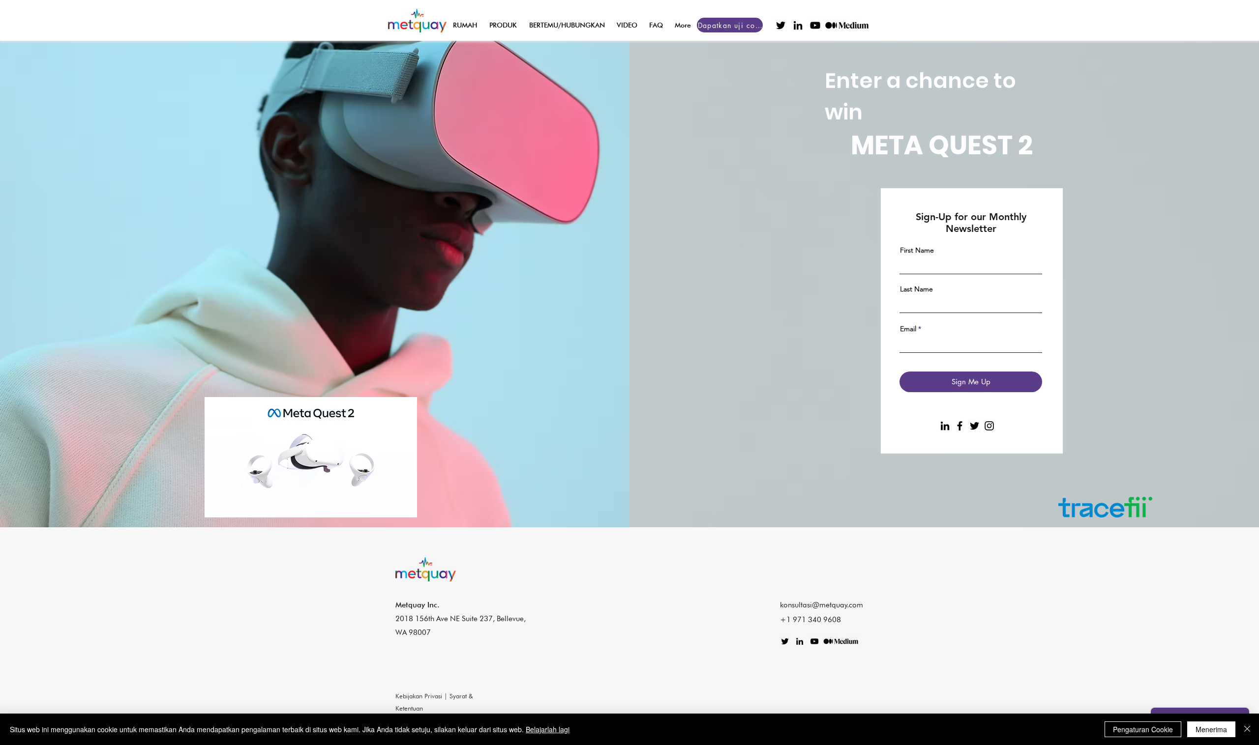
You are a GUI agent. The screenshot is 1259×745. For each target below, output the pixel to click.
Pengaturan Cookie (1143, 729)
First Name (917, 250)
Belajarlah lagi (548, 729)
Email (908, 328)
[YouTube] (815, 25)
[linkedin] (798, 25)
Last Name (916, 289)
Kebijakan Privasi (418, 696)
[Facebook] (960, 426)
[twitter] (781, 25)
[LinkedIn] (945, 426)
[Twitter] (974, 426)
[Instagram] (989, 426)
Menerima (1211, 729)
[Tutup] (1247, 729)
